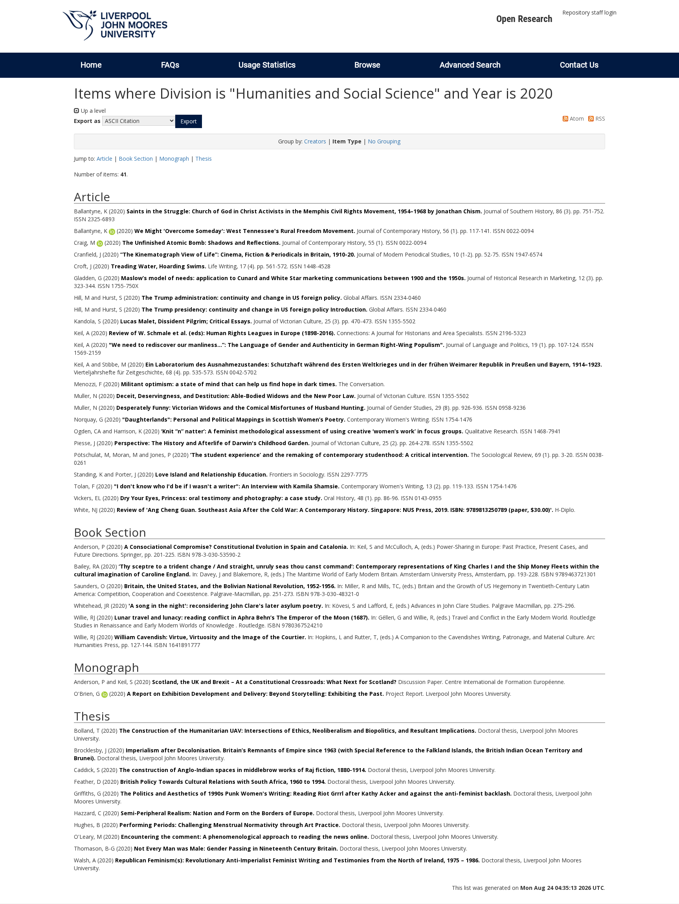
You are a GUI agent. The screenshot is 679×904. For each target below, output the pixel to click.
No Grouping (384, 141)
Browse (367, 65)
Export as (87, 121)
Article (104, 158)
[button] (188, 121)
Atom (576, 118)
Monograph (174, 158)
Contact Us (579, 65)
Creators (315, 141)
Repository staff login (589, 12)
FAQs (170, 65)
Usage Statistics (267, 65)
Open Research (524, 18)
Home (91, 65)
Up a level (92, 110)
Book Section (136, 158)
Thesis (203, 158)
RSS (599, 118)
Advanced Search (470, 65)
